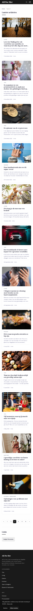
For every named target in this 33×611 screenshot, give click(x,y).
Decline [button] (5, 608)
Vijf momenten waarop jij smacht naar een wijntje (16, 417)
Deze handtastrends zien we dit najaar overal (15, 168)
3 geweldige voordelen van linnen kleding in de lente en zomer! (16, 459)
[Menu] (29, 2)
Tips (3, 572)
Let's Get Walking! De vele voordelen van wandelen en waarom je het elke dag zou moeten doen (16, 45)
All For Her (6, 556)
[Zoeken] (26, 2)
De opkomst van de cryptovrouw (16, 128)
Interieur (4, 581)
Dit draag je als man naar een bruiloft (14, 209)
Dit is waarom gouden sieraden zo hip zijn (16, 335)
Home (3, 9)
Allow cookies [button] (14, 608)
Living (3, 575)
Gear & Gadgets (6, 584)
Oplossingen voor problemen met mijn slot (16, 500)
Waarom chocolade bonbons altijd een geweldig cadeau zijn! (16, 376)
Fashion (4, 578)
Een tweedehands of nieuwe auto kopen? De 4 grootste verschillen (15, 251)
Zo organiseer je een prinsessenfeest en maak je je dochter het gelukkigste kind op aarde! (15, 88)
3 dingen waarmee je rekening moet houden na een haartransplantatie (14, 293)
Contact (4, 596)
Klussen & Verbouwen (8, 587)
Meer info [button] (9, 604)
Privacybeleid (5, 599)
